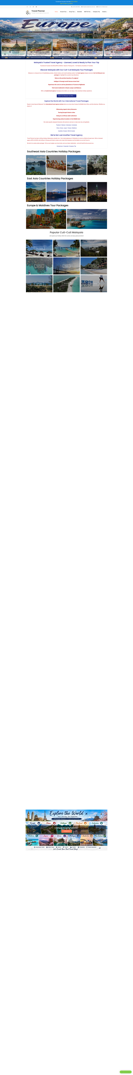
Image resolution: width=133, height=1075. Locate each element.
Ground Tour (63, 11)
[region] (66, 38)
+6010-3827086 (76, 6)
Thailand (58, 125)
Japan (65, 128)
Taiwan (69, 128)
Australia (60, 131)
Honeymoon (60, 146)
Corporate (66, 146)
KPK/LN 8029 (74, 1)
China (57, 128)
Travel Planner (38, 11)
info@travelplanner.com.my (89, 6)
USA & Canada (71, 131)
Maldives (74, 128)
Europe (65, 131)
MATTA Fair (87, 11)
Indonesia (68, 125)
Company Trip (96, 11)
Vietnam (63, 125)
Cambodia (74, 125)
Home (56, 11)
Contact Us (67, 831)
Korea (61, 128)
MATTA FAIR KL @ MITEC (66, 3)
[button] (1, 38)
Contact (104, 11)
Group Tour (72, 11)
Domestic (79, 11)
